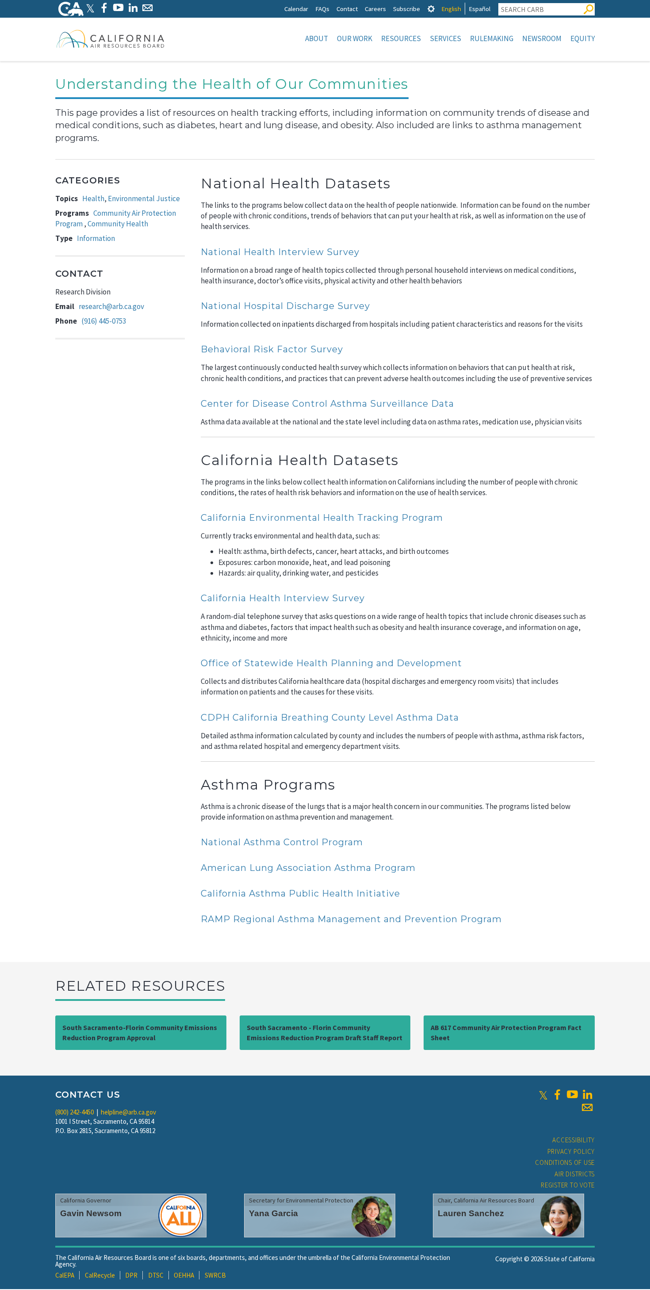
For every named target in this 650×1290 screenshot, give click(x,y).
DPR (131, 1275)
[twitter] (543, 1094)
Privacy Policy (571, 1151)
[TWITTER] (90, 8)
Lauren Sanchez (471, 1213)
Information (96, 238)
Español (479, 8)
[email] (587, 1107)
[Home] (110, 38)
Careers (375, 8)
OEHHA (184, 1275)
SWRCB (215, 1275)
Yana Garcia (273, 1213)
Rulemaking (491, 38)
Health (93, 198)
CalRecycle (100, 1275)
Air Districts (574, 1174)
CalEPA (64, 1275)
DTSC (156, 1275)
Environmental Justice (144, 198)
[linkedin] (587, 1094)
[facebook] (557, 1094)
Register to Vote (568, 1185)
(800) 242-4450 (74, 1112)
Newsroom (542, 38)
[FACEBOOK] (103, 8)
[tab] (431, 8)
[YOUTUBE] (118, 8)
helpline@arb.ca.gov (128, 1112)
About (316, 38)
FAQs (322, 8)
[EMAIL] (147, 8)
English (451, 8)
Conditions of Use (565, 1162)
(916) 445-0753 (103, 321)
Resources (401, 38)
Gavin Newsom (91, 1213)
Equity (582, 38)
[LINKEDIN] (132, 8)
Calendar (296, 8)
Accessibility (573, 1140)
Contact (347, 8)
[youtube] (572, 1094)
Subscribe (406, 8)
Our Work (354, 38)
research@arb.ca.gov (111, 306)
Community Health (118, 224)
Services (445, 38)
